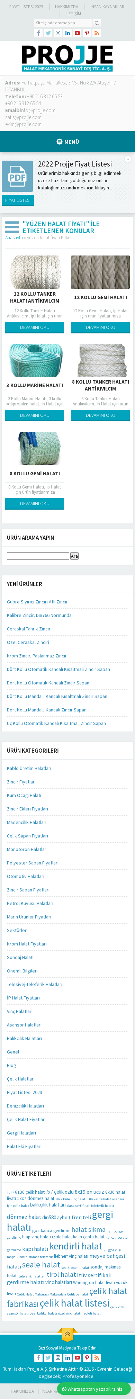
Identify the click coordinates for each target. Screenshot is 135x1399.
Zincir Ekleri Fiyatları (27, 809)
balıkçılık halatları (48, 1204)
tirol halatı (62, 1274)
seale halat (41, 1264)
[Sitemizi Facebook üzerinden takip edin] (38, 33)
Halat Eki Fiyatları (24, 1146)
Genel (13, 1052)
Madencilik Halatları (26, 822)
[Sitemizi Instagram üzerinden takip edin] (58, 33)
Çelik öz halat (77, 1294)
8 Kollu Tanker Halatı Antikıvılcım (100, 385)
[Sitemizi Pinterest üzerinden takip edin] (87, 33)
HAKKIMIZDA (22, 1391)
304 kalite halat (99, 1199)
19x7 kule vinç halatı (71, 1199)
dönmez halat (24, 1217)
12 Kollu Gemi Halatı (100, 297)
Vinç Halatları (20, 1011)
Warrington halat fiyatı (94, 1282)
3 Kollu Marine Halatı (35, 385)
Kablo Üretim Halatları (29, 768)
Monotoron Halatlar (26, 849)
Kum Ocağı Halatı (24, 795)
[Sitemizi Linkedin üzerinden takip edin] (67, 33)
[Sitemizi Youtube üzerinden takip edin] (77, 33)
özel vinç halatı (69, 1313)
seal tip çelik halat (75, 1267)
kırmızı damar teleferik (35, 1257)
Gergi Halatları (21, 1133)
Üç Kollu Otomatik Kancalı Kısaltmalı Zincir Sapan (56, 723)
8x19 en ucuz (89, 1191)
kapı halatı (35, 1248)
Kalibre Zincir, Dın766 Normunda (39, 615)
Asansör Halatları (24, 1025)
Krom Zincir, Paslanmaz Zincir (37, 656)
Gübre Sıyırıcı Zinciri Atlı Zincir (37, 602)
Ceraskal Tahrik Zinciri (29, 629)
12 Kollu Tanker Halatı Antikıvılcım (34, 297)
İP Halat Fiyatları (23, 998)
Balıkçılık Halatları (24, 1038)
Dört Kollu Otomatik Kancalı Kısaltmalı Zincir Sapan (58, 669)
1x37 (10, 1193)
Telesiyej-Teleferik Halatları (34, 984)
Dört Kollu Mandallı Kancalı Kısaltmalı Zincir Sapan (57, 696)
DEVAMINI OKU (35, 327)
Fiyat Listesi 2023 (26, 7)
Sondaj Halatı (20, 957)
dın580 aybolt (56, 1217)
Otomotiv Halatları (25, 876)
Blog (11, 1065)
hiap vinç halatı (36, 1237)
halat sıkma (88, 1229)
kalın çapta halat (89, 1237)
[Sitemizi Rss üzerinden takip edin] (96, 33)
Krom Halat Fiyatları (27, 944)
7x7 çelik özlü (60, 1192)
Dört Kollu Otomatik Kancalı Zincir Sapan (48, 683)
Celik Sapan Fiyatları (27, 836)
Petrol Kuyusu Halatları (30, 903)
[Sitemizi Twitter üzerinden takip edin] (48, 33)
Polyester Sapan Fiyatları (32, 863)
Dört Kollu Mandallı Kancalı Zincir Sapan (47, 710)
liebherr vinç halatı (71, 1256)
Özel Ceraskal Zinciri (28, 642)
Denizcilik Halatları (25, 1106)
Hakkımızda (66, 7)
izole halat (62, 1237)
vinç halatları (58, 1282)
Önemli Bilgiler (22, 971)
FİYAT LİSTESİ (17, 200)
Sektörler (17, 930)
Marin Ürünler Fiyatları (29, 917)
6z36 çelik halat (30, 1192)
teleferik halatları (32, 1276)
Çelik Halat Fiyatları (26, 1119)
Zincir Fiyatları (21, 782)
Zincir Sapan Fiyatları (28, 890)
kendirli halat (75, 1246)
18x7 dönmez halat (35, 1198)
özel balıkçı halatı (43, 1313)
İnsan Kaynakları (108, 7)
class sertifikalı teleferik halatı (90, 1205)
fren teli (81, 1217)
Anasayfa (14, 237)
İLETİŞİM (73, 14)
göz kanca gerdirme (51, 1231)
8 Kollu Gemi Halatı (35, 473)
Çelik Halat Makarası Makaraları (41, 1294)
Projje (33, 1369)
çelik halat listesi (74, 1303)
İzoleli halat (91, 1313)
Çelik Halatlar (20, 1079)
